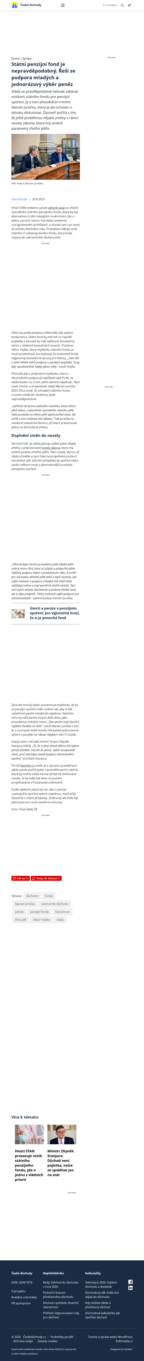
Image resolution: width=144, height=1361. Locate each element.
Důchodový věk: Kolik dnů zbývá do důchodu (102, 1295)
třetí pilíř (21, 920)
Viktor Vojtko (41, 920)
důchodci (32, 896)
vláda (60, 920)
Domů (15, 58)
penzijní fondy (39, 912)
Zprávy (26, 58)
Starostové (62, 912)
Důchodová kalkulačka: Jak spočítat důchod (102, 1315)
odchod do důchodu (54, 904)
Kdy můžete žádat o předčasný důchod (98, 1305)
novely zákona (51, 448)
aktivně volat (56, 208)
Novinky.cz (27, 765)
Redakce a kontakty (24, 1297)
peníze (19, 912)
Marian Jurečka (25, 904)
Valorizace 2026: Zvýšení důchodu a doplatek (101, 1284)
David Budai (19, 199)
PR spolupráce (21, 1303)
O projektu (18, 1291)
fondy (49, 896)
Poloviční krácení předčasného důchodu (58, 1295)
